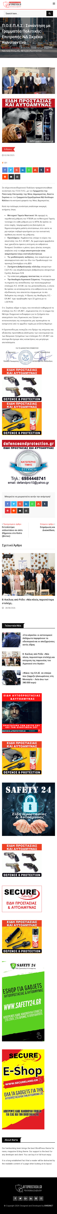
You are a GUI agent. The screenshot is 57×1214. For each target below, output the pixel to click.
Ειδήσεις (16, 48)
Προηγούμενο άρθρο (12, 524)
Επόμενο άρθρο (47, 524)
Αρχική (7, 48)
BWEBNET (48, 1206)
